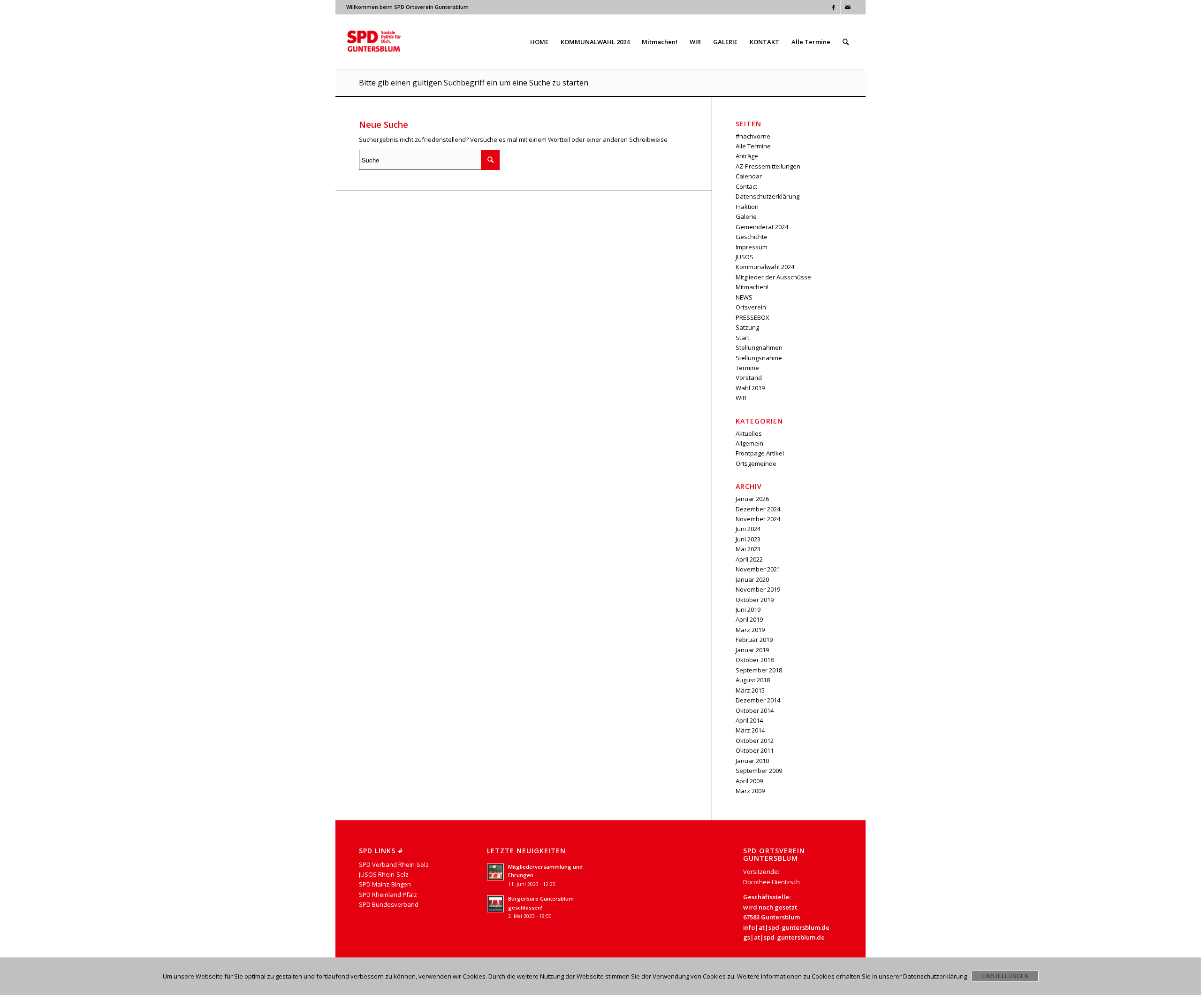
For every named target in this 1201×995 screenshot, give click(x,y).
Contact (746, 186)
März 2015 (750, 690)
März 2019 (750, 629)
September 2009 (759, 770)
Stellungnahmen (759, 347)
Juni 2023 (748, 539)
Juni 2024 (748, 528)
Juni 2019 (748, 609)
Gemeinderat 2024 (762, 227)
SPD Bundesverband (388, 904)
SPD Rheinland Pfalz (388, 894)
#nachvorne (753, 136)
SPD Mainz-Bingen (385, 884)
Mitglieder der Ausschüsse (773, 277)
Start (742, 337)
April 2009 (749, 781)
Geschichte (752, 236)
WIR (741, 397)
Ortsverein (751, 307)
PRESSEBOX (752, 317)
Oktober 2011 (755, 750)
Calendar (749, 176)
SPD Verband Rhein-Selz (394, 864)
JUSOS (744, 257)
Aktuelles (749, 433)
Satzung (747, 327)
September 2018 (759, 670)
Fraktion (747, 206)
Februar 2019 (754, 639)
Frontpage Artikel (760, 453)
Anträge (747, 156)
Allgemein (749, 443)
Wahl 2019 (750, 388)
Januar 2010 (752, 760)
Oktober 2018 (755, 660)
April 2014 (749, 720)
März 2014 (750, 730)
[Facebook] (833, 7)
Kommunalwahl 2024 (765, 266)
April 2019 (749, 619)
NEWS (744, 297)
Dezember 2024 (758, 509)
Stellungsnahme (759, 358)
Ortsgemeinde (756, 463)
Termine (747, 367)
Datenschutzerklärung (767, 196)
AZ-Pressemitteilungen (768, 166)
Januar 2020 (752, 579)
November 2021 (758, 569)
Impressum (752, 247)
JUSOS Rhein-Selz (384, 874)
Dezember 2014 (758, 700)
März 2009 (750, 791)
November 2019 (758, 589)
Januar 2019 (752, 650)
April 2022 (749, 559)
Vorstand (749, 377)
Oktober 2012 (755, 740)
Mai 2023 (748, 549)
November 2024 (758, 519)
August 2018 (753, 680)
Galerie (746, 216)
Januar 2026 (752, 498)
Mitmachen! (752, 287)
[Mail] (848, 7)
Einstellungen (1005, 976)
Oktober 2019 (755, 599)
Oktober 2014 (755, 710)
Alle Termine (753, 146)
